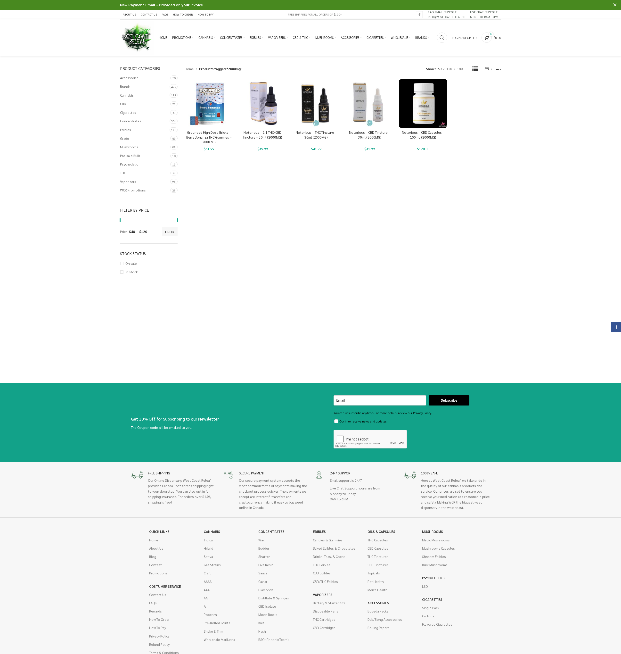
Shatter (264, 556)
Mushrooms (129, 147)
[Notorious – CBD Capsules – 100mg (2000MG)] (423, 103)
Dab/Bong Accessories (385, 619)
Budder (263, 548)
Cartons (428, 616)
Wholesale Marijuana (219, 639)
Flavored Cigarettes (437, 624)
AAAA (208, 581)
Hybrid (208, 548)
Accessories (129, 77)
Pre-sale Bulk (130, 155)
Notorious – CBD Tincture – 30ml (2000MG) (369, 134)
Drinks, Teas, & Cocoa (329, 556)
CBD (123, 103)
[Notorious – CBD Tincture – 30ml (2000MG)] (369, 103)
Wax (261, 540)
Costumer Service (165, 586)
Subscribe (449, 400)
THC (123, 173)
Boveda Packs (378, 611)
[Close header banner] (615, 5)
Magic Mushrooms (436, 540)
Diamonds (265, 590)
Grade (124, 138)
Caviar (262, 581)
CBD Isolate (267, 606)
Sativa (208, 556)
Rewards (155, 611)
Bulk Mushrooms (435, 565)
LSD (425, 586)
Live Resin (265, 565)
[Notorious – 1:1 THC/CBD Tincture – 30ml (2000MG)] (262, 103)
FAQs (153, 603)
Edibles (125, 129)
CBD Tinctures (378, 565)
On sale (131, 263)
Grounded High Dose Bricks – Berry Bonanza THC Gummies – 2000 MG (209, 137)
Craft (207, 573)
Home (189, 68)
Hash (262, 631)
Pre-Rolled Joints (217, 623)
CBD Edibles (322, 573)
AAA (207, 590)
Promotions (158, 573)
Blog (152, 556)
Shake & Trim (213, 631)
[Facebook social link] (419, 14)
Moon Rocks (267, 614)
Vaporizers (128, 181)
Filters (495, 69)
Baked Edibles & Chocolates (334, 548)
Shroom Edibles (434, 556)
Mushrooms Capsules (438, 548)
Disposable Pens (325, 611)
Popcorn (210, 614)
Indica (208, 540)
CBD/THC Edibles (325, 581)
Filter (169, 232)
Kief (261, 623)
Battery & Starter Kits (329, 603)
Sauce (263, 573)
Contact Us (157, 594)
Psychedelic (129, 164)
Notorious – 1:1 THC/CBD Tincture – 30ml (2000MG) (262, 134)
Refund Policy (159, 644)
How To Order (159, 619)
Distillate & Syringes (273, 598)
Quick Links (159, 531)
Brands (125, 86)
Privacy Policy (159, 636)
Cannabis (127, 95)
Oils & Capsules (381, 531)
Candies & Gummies (328, 540)
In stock (131, 272)
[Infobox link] (446, 14)
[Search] (441, 37)
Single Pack (430, 607)
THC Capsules (378, 540)
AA (206, 598)
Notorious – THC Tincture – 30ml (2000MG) (316, 134)
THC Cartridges (324, 619)
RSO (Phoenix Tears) (273, 639)
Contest (155, 565)
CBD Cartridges (324, 627)
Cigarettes (128, 112)
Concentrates (130, 121)
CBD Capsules (378, 548)
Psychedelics (433, 578)
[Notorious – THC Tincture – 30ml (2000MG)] (316, 103)
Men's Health (377, 590)
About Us (156, 548)
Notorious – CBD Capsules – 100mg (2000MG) (423, 134)
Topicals (374, 573)
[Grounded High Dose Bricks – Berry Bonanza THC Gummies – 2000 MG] (209, 103)
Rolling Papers (378, 627)
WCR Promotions (133, 190)
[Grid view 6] (475, 69)
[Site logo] (137, 37)
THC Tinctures (378, 556)
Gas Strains (212, 565)
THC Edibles (321, 565)
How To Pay (157, 627)
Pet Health (376, 581)
